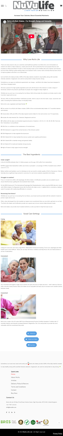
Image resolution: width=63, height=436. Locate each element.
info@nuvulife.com (11, 407)
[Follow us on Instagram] (9, 412)
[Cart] (61, 6)
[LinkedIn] (11, 412)
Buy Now (32, 345)
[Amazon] (14, 412)
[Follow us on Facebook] (6, 412)
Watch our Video (32, 339)
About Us (32, 333)
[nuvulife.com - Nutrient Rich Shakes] (33, 6)
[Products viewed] (59, 423)
